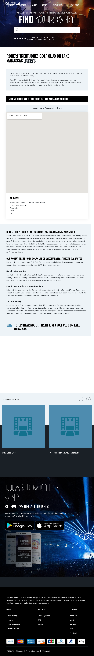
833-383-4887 (73, 5)
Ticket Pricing (11, 616)
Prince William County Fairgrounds (64, 453)
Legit (72, 620)
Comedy (33, 5)
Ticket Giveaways (13, 624)
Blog (71, 629)
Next (88, 399)
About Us (73, 616)
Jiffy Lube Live (9, 453)
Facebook (73, 633)
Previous (81, 399)
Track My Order (44, 616)
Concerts (10, 5)
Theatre (22, 5)
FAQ (39, 620)
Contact (41, 624)
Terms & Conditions (32, 651)
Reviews (73, 624)
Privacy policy (46, 651)
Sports (45, 5)
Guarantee (10, 620)
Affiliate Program (12, 629)
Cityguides (58, 5)
